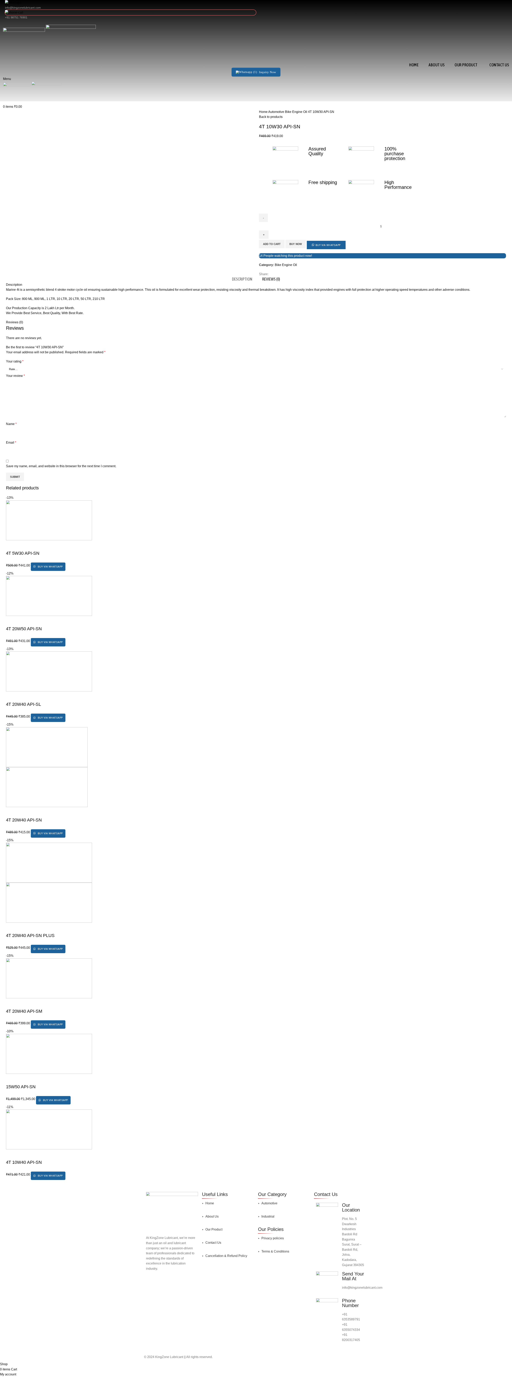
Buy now (295, 244)
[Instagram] (162, 1284)
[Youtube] (173, 1284)
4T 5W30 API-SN (22, 553)
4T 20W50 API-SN (24, 628)
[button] (326, 244)
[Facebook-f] (151, 1284)
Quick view (11, 545)
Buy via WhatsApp (328, 245)
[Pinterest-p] (183, 1284)
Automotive (276, 112)
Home (263, 112)
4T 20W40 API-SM (24, 1011)
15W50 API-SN (21, 1086)
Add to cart (272, 244)
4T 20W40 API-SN (24, 819)
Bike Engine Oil (296, 112)
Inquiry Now (267, 72)
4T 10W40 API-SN (24, 1162)
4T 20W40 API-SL (23, 704)
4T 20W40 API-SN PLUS (30, 935)
